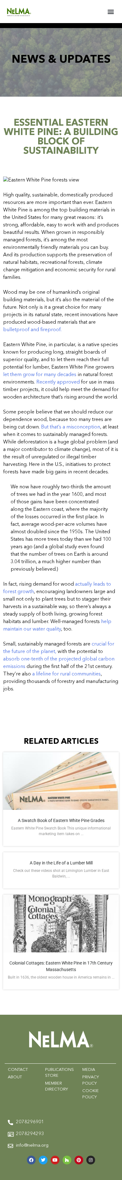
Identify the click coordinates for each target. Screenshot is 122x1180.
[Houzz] (67, 1160)
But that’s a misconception (70, 427)
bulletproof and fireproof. (32, 329)
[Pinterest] (78, 1160)
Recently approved (58, 382)
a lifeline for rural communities (66, 674)
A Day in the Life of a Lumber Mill (61, 862)
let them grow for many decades (39, 374)
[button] (110, 11)
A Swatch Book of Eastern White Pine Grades (61, 820)
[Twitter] (43, 1160)
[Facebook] (31, 1160)
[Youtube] (55, 1160)
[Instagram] (90, 1160)
